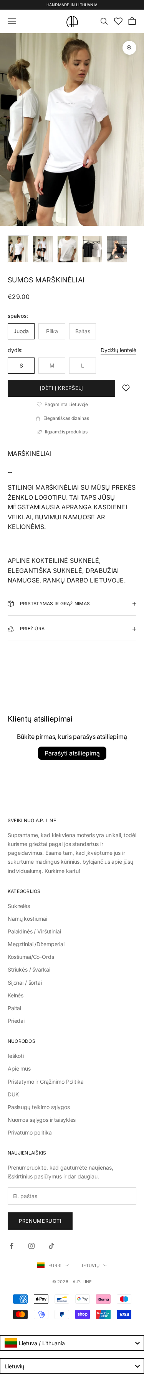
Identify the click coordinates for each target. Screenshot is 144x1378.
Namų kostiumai (27, 918)
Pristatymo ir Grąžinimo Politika (46, 1081)
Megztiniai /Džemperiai (36, 944)
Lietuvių (89, 1265)
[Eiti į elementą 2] (43, 249)
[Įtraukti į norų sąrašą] (126, 388)
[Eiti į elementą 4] (92, 249)
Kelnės (15, 995)
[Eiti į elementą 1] (18, 249)
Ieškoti (16, 1055)
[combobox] (72, 1343)
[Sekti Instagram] (31, 1246)
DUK (13, 1094)
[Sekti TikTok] (51, 1246)
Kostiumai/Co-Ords (31, 956)
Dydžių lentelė (118, 350)
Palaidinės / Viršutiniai (34, 931)
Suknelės (19, 906)
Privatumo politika (29, 1132)
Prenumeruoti (40, 1221)
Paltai (14, 1008)
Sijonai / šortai (25, 982)
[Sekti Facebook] (11, 1246)
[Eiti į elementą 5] (116, 249)
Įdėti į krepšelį (61, 388)
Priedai (16, 1020)
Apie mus (19, 1068)
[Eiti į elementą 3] (67, 249)
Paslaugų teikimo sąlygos (39, 1107)
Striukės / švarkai (29, 969)
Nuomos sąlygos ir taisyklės (42, 1119)
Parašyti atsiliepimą (72, 753)
